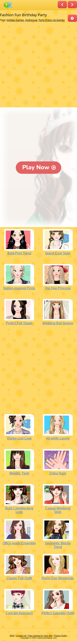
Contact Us (21, 635)
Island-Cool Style (57, 253)
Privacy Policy (60, 635)
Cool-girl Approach (19, 613)
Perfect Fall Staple (19, 323)
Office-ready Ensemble (19, 543)
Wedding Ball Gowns (57, 323)
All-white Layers (57, 438)
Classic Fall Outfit (19, 578)
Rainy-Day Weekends (58, 578)
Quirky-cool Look (19, 438)
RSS (12, 635)
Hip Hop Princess (58, 288)
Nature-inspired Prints (19, 288)
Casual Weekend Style (57, 510)
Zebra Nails (57, 473)
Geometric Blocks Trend (58, 545)
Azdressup (31, 20)
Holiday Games (15, 20)
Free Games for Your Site (40, 635)
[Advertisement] (38, 65)
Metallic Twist (19, 473)
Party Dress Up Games (52, 20)
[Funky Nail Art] (62, 4)
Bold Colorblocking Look (19, 510)
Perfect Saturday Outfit (57, 613)
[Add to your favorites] (72, 18)
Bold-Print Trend (19, 253)
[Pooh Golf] (72, 4)
